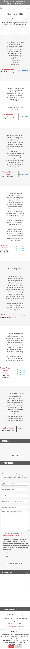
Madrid (7, 1)
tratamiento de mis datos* (11, 535)
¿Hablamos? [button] (7, 463)
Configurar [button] (18, 646)
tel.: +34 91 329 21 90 (15, 623)
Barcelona (12, 1)
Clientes (15, 455)
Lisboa (16, 1)
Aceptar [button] (11, 646)
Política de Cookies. (15, 644)
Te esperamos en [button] (9, 609)
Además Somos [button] (8, 572)
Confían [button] (5, 441)
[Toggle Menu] (27, 8)
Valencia (21, 1)
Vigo (25, 1)
